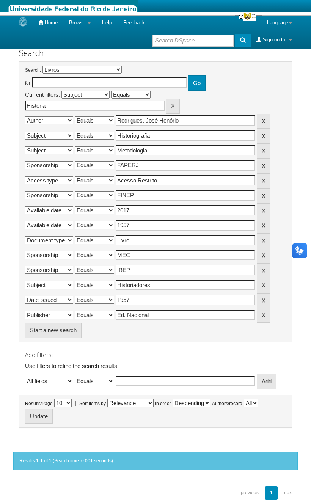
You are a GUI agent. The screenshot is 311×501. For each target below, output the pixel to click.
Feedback (134, 22)
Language (277, 22)
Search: (33, 70)
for (27, 83)
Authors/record (227, 403)
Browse (78, 22)
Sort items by (92, 403)
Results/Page (39, 403)
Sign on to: (274, 39)
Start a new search (53, 330)
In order (163, 403)
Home (50, 22)
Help (107, 22)
